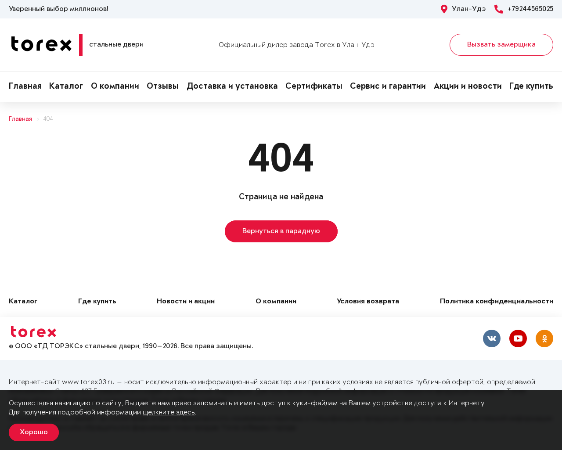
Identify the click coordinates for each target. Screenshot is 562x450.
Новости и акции (186, 302)
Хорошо (34, 432)
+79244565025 (530, 9)
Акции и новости (468, 87)
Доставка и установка (232, 87)
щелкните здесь (169, 412)
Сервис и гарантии (388, 87)
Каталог (66, 87)
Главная (25, 87)
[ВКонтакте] (492, 338)
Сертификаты (313, 87)
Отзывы (163, 87)
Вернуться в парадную (281, 231)
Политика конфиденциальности (496, 302)
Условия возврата (368, 302)
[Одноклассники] (544, 338)
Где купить (531, 87)
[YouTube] (518, 338)
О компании (115, 87)
